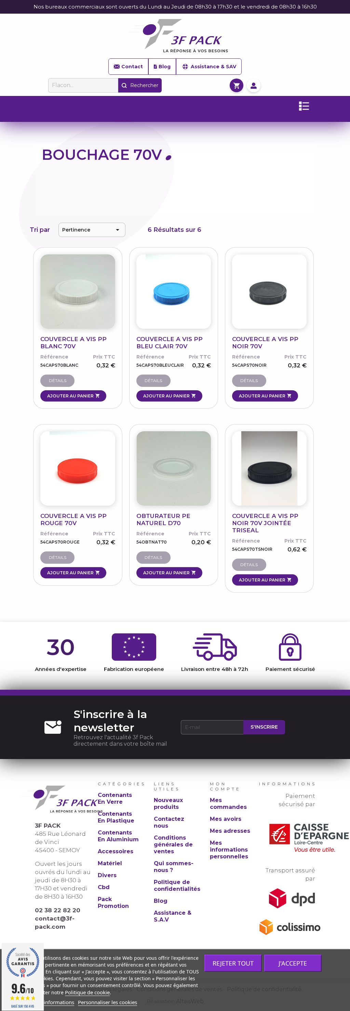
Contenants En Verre (115, 798)
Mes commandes (228, 803)
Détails (57, 380)
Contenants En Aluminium (118, 836)
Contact (132, 67)
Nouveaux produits (168, 803)
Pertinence (91, 230)
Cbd (104, 887)
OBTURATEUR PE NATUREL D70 (163, 519)
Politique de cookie (87, 992)
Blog (165, 67)
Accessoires (115, 851)
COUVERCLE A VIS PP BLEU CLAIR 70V (169, 343)
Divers (107, 875)
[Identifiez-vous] (254, 85)
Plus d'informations (51, 1002)
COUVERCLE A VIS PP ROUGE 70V (73, 519)
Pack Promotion (113, 902)
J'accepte (293, 963)
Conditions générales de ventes (173, 844)
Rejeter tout (233, 963)
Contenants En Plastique (116, 817)
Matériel (110, 863)
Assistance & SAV (213, 67)
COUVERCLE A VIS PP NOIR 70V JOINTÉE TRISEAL (265, 523)
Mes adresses (230, 831)
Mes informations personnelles (229, 850)
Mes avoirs (225, 819)
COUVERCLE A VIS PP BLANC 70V (73, 343)
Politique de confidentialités (177, 885)
